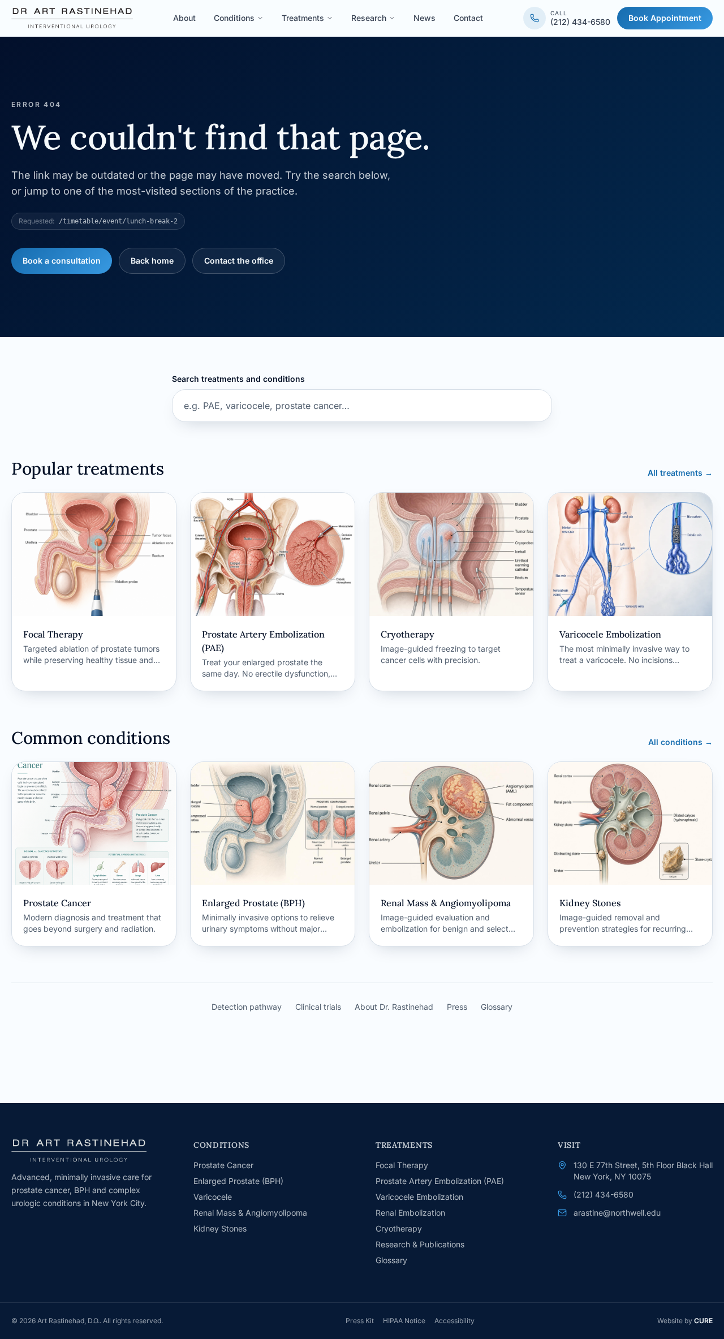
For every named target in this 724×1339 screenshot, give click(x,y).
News (424, 18)
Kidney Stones (220, 1228)
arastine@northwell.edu (617, 1212)
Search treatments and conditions (238, 379)
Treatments (303, 18)
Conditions (234, 18)
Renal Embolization (410, 1212)
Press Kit (360, 1320)
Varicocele (212, 1197)
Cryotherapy (399, 1228)
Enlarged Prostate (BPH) (238, 1181)
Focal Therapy (402, 1165)
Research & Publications (420, 1244)
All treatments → (680, 472)
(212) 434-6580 (604, 1194)
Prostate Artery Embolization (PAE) (440, 1181)
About (184, 18)
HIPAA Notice (404, 1320)
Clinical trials (318, 1006)
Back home (152, 260)
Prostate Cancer (223, 1165)
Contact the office (238, 260)
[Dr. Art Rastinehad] (72, 18)
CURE (703, 1320)
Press (457, 1006)
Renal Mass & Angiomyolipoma (250, 1212)
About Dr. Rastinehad (394, 1006)
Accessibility (454, 1320)
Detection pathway (247, 1006)
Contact (468, 18)
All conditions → (680, 742)
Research (368, 18)
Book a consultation (62, 260)
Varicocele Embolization (419, 1197)
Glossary (496, 1006)
